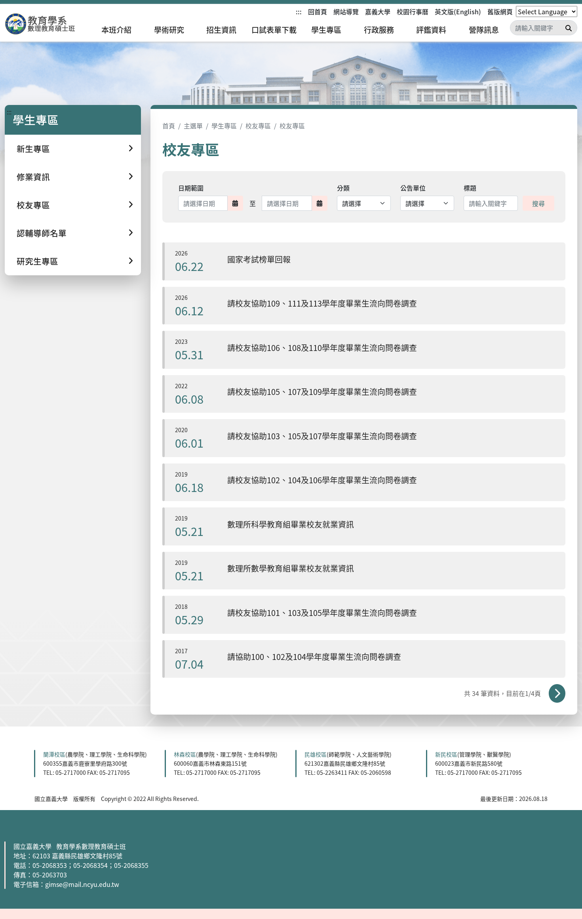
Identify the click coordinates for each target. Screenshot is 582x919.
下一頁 (557, 693)
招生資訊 (221, 29)
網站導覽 (346, 11)
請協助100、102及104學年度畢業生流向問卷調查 (314, 656)
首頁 (168, 125)
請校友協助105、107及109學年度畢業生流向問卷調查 (322, 391)
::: (299, 11)
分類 (343, 188)
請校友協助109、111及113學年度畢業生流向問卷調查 (322, 303)
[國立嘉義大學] (47, 23)
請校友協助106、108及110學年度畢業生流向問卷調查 (322, 347)
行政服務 (379, 29)
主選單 (193, 125)
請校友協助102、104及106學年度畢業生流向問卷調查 (322, 480)
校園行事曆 (412, 11)
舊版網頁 (500, 11)
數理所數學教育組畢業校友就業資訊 (290, 568)
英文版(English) (458, 11)
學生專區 (326, 29)
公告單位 (413, 188)
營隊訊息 (484, 29)
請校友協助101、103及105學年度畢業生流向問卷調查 (322, 612)
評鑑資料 (431, 29)
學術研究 (169, 29)
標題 (470, 188)
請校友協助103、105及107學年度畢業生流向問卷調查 (322, 436)
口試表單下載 (274, 29)
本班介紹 (116, 29)
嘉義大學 (377, 11)
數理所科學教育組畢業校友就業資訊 (290, 524)
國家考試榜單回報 (259, 259)
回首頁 (317, 11)
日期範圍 (191, 188)
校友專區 (258, 125)
